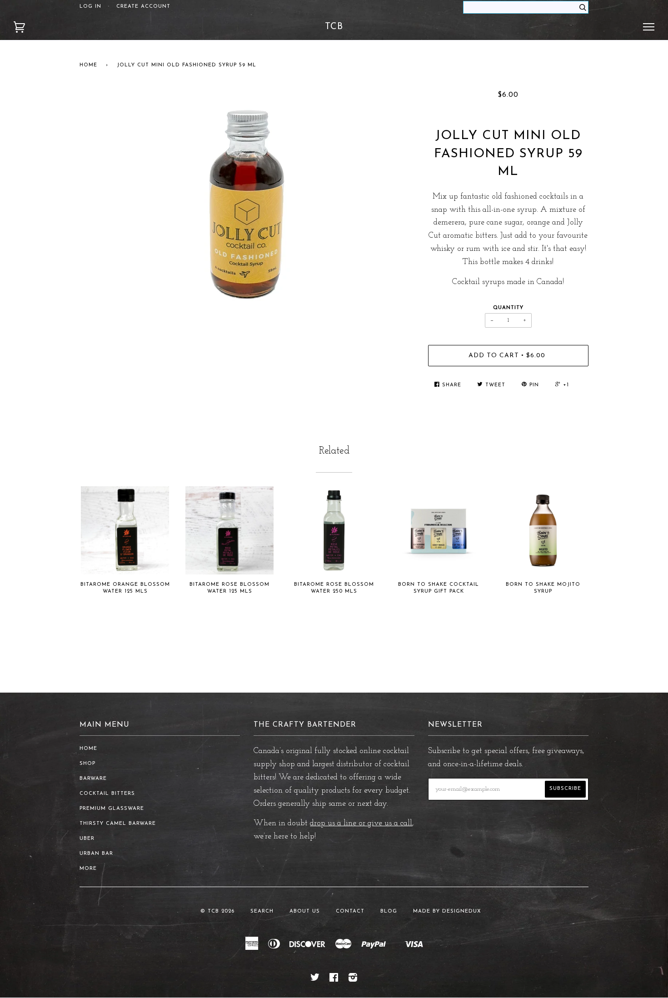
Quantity (508, 307)
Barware (93, 778)
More (88, 868)
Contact (350, 911)
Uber (87, 838)
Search (262, 911)
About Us (304, 911)
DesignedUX (461, 911)
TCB (334, 26)
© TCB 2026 (217, 911)
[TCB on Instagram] (353, 979)
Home (88, 65)
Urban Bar (96, 853)
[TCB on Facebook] (334, 979)
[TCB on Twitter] (315, 979)
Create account (143, 6)
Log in (90, 6)
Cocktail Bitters (107, 793)
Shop (87, 763)
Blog (388, 911)
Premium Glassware (112, 808)
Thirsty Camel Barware (118, 823)
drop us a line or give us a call (361, 823)
